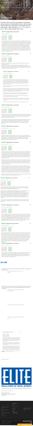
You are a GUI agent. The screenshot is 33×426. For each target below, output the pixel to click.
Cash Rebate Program (5, 7)
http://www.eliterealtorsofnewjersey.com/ (7, 390)
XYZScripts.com (20, 425)
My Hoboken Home (7, 2)
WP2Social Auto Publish (13, 425)
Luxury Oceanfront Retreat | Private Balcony (18, 304)
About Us (26, 7)
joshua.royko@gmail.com (15, 406)
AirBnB (23, 7)
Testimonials (18, 7)
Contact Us (16, 12)
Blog (30, 7)
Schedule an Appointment (5, 359)
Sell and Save (12, 7)
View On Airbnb (9, 271)
